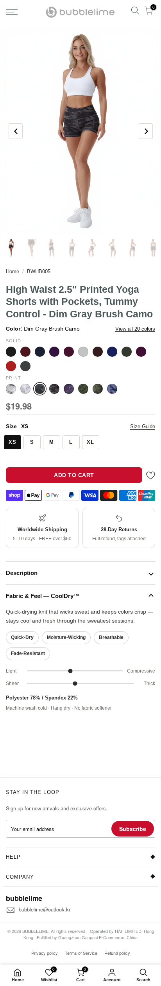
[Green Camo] (98, 389)
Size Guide (142, 426)
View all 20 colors (135, 329)
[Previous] (16, 131)
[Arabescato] (11, 389)
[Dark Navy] (40, 352)
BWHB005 (38, 271)
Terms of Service (81, 953)
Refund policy (117, 953)
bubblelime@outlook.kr (44, 909)
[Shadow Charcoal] (25, 366)
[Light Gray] (83, 352)
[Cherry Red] (25, 352)
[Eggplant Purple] (54, 352)
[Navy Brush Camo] (112, 389)
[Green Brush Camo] (83, 389)
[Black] (11, 352)
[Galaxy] (69, 389)
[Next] (146, 131)
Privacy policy (44, 953)
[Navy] (112, 352)
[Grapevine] (69, 352)
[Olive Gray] (127, 352)
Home (12, 271)
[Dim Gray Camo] (54, 389)
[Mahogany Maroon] (98, 352)
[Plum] (141, 352)
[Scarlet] (11, 366)
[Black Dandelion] (25, 389)
